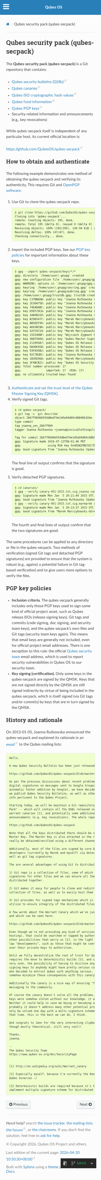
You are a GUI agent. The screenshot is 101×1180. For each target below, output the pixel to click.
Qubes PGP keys (25, 108)
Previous (20, 1104)
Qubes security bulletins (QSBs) (38, 82)
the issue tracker (51, 1123)
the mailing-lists (79, 1123)
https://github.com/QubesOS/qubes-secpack (43, 149)
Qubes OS (53, 7)
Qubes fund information (32, 102)
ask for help (50, 1136)
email (10, 745)
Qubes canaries (24, 88)
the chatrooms (44, 1130)
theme (53, 1167)
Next (84, 1104)
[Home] (8, 24)
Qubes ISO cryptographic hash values (43, 95)
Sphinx (29, 1167)
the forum (14, 1130)
